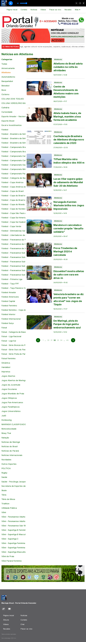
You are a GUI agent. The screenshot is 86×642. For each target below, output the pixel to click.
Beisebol (5, 85)
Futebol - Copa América (12, 182)
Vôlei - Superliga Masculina (13, 552)
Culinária (5, 107)
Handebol (5, 367)
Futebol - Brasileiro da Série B (13, 134)
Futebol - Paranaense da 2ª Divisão (13, 244)
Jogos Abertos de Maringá (13, 380)
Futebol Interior (8, 314)
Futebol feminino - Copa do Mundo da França (13, 310)
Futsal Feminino (8, 358)
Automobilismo (8, 77)
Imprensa (5, 371)
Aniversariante (8, 68)
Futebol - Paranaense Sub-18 (13, 266)
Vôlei (3, 512)
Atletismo (6, 72)
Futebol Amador (8, 292)
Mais (77, 10)
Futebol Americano (10, 297)
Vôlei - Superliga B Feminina (13, 530)
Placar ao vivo (55, 10)
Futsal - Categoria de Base (13, 332)
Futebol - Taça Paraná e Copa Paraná (13, 288)
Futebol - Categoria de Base (13, 178)
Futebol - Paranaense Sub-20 (13, 275)
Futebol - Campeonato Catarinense (13, 160)
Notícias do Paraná (10, 451)
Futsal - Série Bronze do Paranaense (13, 345)
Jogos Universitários (11, 411)
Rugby (4, 473)
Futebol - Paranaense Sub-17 (13, 261)
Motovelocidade (8, 429)
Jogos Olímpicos (9, 398)
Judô (3, 415)
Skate (4, 490)
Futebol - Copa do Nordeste (13, 209)
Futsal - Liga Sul (8, 341)
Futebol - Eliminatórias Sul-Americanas (13, 231)
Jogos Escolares (9, 389)
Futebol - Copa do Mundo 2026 (13, 204)
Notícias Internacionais (11, 455)
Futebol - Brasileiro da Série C (13, 138)
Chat (22, 624)
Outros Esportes (9, 464)
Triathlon (5, 503)
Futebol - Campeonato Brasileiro (13, 147)
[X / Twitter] (76, 3)
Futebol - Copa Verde (11, 226)
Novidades (6, 459)
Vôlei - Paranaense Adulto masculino (13, 521)
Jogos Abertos (8, 376)
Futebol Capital (8, 301)
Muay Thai (6, 433)
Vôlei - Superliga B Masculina (13, 534)
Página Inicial (12, 10)
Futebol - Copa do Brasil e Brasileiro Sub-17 (13, 195)
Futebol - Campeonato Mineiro (13, 169)
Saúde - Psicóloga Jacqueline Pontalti (13, 481)
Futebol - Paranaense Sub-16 (13, 257)
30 (48, 340)
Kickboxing (6, 420)
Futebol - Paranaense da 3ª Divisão (13, 248)
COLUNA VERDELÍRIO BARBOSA (13, 103)
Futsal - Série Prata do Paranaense (13, 354)
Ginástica (5, 363)
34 (61, 340)
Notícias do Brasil (9, 446)
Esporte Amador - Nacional (13, 116)
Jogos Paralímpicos (10, 407)
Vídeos (43, 10)
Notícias (34, 10)
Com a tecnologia (5, 638)
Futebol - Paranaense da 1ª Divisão (13, 239)
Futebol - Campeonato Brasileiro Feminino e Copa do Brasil (13, 151)
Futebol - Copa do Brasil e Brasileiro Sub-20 (13, 200)
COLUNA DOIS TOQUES (12, 99)
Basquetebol (7, 81)
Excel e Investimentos (11, 125)
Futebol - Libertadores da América (13, 235)
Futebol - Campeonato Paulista (13, 173)
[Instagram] (80, 3)
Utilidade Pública (9, 508)
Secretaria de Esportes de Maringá (13, 486)
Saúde (4, 477)
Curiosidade (6, 112)
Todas (4, 64)
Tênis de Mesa (8, 499)
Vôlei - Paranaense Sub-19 (13, 525)
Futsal (4, 327)
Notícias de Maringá (10, 442)
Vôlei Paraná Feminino (11, 561)
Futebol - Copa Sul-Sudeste (13, 222)
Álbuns (6, 620)
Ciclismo (5, 94)
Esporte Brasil (7, 121)
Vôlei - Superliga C (9, 539)
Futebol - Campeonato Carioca (13, 156)
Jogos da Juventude (10, 385)
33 (58, 340)
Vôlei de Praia (7, 556)
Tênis (3, 495)
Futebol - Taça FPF (10, 283)
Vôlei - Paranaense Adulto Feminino (13, 517)
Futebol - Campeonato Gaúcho (13, 165)
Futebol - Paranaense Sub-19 (13, 270)
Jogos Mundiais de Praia (12, 393)
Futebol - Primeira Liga (11, 279)
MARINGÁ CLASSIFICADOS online (13, 424)
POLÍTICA (6, 468)
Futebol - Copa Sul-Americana (13, 217)
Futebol (4, 129)
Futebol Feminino (9, 305)
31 (51, 340)
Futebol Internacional (11, 319)
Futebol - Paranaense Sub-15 (13, 253)
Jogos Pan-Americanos (12, 402)
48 (67, 340)
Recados (68, 10)
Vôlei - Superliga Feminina (13, 543)
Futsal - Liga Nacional (11, 336)
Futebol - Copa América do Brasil (13, 187)
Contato (24, 10)
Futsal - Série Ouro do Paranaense (13, 349)
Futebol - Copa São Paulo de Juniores (13, 213)
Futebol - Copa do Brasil (12, 191)
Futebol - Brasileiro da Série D (13, 143)
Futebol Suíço (7, 323)
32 (55, 340)
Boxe (3, 90)
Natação (5, 437)
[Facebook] (83, 3)
